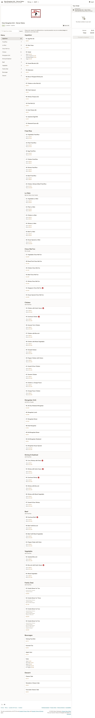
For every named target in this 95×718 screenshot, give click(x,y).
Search (21, 31)
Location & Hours (13, 707)
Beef (12, 62)
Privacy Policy (53, 707)
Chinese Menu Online (66, 711)
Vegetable (12, 65)
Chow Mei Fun (12, 48)
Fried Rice (12, 42)
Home (2, 707)
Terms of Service (61, 707)
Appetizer (12, 38)
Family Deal (12, 69)
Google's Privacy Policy (24, 711)
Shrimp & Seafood (12, 59)
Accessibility (68, 707)
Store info (66, 25)
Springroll (69, 714)
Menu (6, 707)
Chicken (12, 52)
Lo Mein (12, 45)
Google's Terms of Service (37, 711)
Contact (20, 707)
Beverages (12, 72)
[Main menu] (2, 2)
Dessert (12, 75)
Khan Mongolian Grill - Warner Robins (14, 1)
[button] (48, 40)
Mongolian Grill (12, 55)
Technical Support (45, 707)
